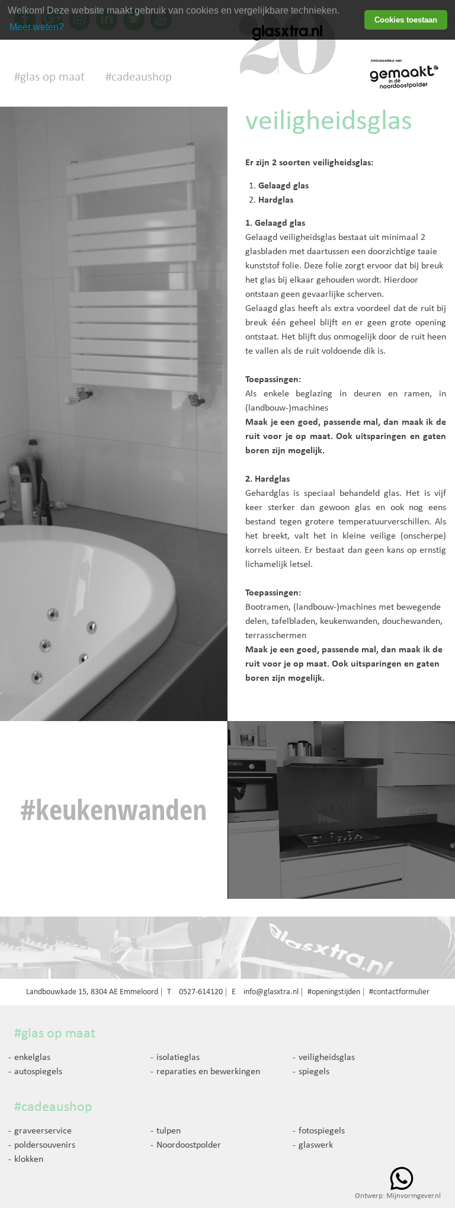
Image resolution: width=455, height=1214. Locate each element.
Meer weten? (36, 27)
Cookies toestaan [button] (405, 19)
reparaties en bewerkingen (208, 1072)
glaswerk (316, 1145)
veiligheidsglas (327, 1057)
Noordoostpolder (188, 1145)
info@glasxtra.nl (271, 992)
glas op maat (58, 1034)
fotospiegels (322, 1131)
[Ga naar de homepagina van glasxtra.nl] (287, 58)
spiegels (314, 1072)
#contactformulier (399, 992)
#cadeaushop (138, 77)
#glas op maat (49, 77)
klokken (28, 1159)
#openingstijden (333, 992)
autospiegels (38, 1072)
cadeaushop (56, 1107)
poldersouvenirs (44, 1145)
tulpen (168, 1131)
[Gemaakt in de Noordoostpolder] (405, 74)
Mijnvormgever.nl (413, 1196)
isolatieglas (178, 1057)
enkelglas (32, 1057)
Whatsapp (402, 1178)
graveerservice (43, 1131)
